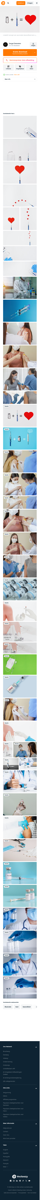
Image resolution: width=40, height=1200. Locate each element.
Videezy (5, 1112)
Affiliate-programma (9, 1153)
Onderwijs (6, 1119)
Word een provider (9, 1192)
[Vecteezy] (3, 3)
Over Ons (6, 1189)
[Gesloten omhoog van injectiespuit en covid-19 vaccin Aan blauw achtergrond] (19, 712)
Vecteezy (6, 1109)
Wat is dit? (17, 74)
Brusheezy (6, 1105)
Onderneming (7, 1116)
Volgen (33, 45)
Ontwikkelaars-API (9, 1122)
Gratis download (20, 53)
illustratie (8, 1061)
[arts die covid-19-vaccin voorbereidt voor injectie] (19, 858)
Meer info (7, 81)
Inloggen (30, 3)
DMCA (5, 1150)
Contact (5, 1185)
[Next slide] (32, 1061)
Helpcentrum (7, 1182)
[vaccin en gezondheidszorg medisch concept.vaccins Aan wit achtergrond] (19, 615)
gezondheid (27, 1061)
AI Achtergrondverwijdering (12, 1132)
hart (16, 1061)
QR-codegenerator (9, 1135)
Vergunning (7, 1147)
